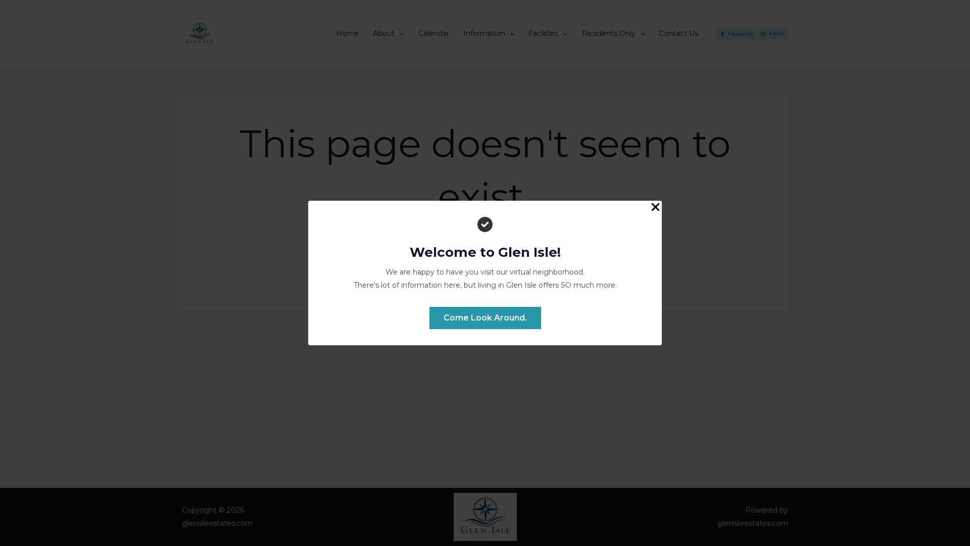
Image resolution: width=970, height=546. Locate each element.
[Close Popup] (655, 208)
